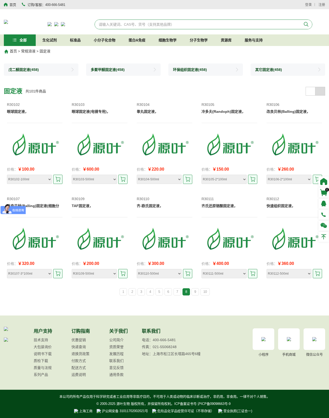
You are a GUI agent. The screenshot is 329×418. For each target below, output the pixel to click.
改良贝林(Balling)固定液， (288, 111)
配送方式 (78, 368)
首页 (13, 51)
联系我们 (116, 361)
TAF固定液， (82, 206)
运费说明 (78, 375)
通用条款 (116, 375)
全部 (23, 40)
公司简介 (116, 340)
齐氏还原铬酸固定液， (219, 206)
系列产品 (41, 375)
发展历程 (116, 354)
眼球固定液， (18, 111)
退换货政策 (80, 354)
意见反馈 (116, 368)
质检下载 (41, 361)
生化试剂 (49, 40)
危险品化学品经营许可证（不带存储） (185, 411)
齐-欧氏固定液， (150, 206)
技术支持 (41, 340)
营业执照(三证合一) (237, 411)
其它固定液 (268, 70)
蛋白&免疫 (137, 40)
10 (205, 292)
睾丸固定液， (147, 111)
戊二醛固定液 (23, 70)
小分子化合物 (104, 40)
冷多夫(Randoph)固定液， (223, 111)
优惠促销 (78, 340)
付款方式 (78, 361)
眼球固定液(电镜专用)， (91, 111)
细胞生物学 (168, 40)
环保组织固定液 (190, 70)
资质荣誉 (116, 347)
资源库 (226, 40)
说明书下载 (43, 354)
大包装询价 (43, 347)
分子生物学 (199, 40)
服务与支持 (254, 40)
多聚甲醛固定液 (108, 70)
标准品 (75, 40)
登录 (308, 4)
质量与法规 (43, 368)
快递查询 (78, 347)
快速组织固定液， (281, 206)
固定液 (45, 51)
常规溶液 (28, 51)
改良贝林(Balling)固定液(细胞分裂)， (33, 208)
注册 (321, 4)
